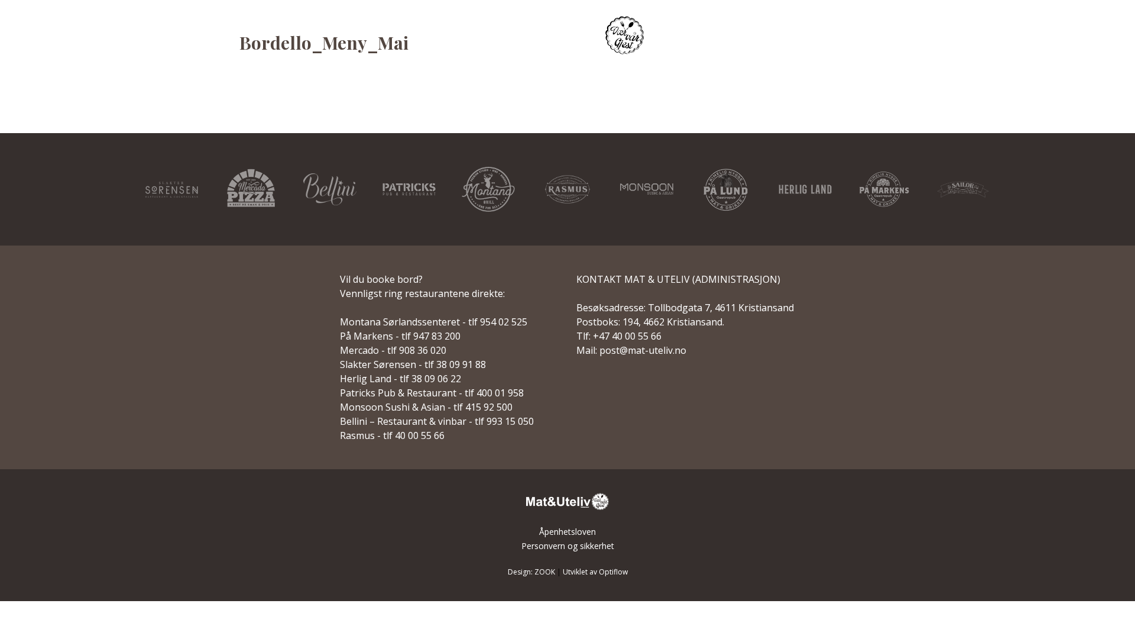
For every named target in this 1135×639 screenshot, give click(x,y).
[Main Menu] (1098, 37)
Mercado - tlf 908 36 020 (393, 350)
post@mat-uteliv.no (642, 350)
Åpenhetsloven (567, 531)
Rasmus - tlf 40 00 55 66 (392, 435)
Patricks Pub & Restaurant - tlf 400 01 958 (432, 392)
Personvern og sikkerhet (567, 545)
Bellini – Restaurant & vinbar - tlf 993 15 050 (437, 421)
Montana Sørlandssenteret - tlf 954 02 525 (433, 321)
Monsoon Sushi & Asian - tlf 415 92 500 (426, 407)
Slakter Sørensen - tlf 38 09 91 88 (413, 364)
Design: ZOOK (531, 572)
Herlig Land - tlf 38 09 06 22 (400, 378)
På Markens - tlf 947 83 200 (400, 336)
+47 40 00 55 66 (627, 336)
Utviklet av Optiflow (595, 572)
